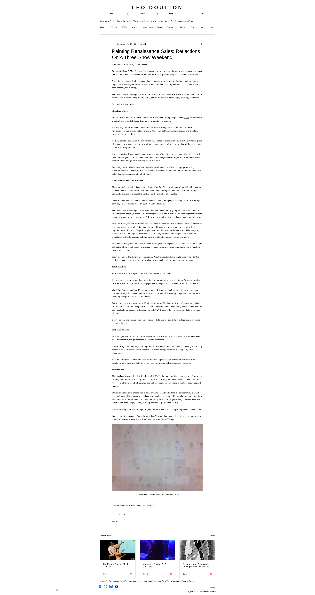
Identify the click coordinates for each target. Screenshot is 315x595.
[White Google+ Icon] (64, 589)
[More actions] (201, 43)
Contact (213, 587)
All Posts (103, 27)
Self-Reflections (148, 505)
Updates (183, 27)
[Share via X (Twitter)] (119, 514)
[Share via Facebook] (113, 514)
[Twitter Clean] (61, 589)
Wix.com (213, 592)
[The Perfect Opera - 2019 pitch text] (117, 550)
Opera (134, 27)
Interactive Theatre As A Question (154, 565)
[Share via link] (125, 514)
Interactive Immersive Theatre (152, 27)
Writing (124, 27)
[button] (173, 14)
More (202, 27)
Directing (114, 27)
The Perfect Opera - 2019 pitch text (115, 565)
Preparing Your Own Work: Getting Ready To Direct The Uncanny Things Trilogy (197, 565)
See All (212, 535)
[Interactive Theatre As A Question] (157, 550)
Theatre (193, 27)
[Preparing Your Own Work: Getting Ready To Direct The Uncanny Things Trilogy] (197, 550)
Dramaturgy (171, 27)
